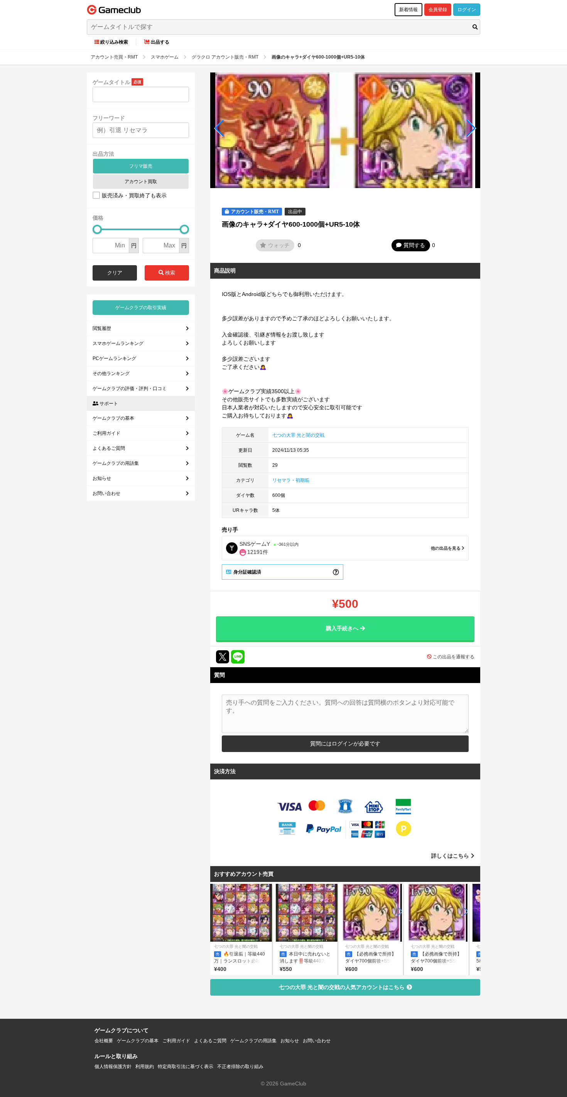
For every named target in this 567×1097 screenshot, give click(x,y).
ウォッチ (279, 245)
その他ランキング (111, 373)
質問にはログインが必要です (345, 743)
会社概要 (103, 1040)
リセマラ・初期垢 (290, 480)
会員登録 (438, 9)
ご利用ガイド (106, 433)
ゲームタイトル (111, 82)
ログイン (466, 9)
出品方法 (103, 154)
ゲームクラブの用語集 (116, 463)
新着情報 (408, 9)
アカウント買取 (141, 181)
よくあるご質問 (109, 448)
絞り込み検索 (114, 42)
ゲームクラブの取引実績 (140, 307)
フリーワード (109, 118)
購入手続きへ (342, 628)
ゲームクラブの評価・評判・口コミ (130, 388)
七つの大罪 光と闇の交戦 (298, 435)
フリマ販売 (140, 166)
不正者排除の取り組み (240, 1066)
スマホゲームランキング (118, 343)
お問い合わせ (106, 493)
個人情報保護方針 (113, 1066)
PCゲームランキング (114, 358)
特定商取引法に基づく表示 (185, 1066)
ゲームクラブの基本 (113, 418)
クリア (114, 273)
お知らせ (102, 478)
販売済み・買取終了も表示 (134, 195)
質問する (414, 245)
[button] (219, 128)
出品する (160, 42)
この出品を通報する (453, 657)
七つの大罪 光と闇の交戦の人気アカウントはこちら (342, 987)
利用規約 (144, 1066)
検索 (169, 273)
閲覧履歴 (102, 328)
